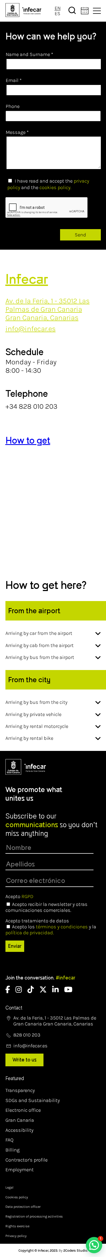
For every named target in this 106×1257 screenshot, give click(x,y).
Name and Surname (29, 54)
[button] (94, 1245)
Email (14, 80)
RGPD (27, 896)
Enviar (14, 946)
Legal (9, 1187)
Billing (12, 1150)
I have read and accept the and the (48, 184)
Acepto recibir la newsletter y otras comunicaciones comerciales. (46, 907)
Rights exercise (17, 1226)
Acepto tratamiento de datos (37, 921)
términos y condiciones (62, 927)
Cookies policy (16, 1197)
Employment (19, 1170)
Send (80, 235)
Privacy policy (16, 1236)
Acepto (19, 896)
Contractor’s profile (26, 1160)
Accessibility (19, 1130)
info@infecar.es (30, 329)
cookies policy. (55, 187)
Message (17, 132)
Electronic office (23, 1110)
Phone (13, 106)
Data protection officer (22, 1207)
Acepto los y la (50, 930)
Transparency (20, 1090)
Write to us (24, 1060)
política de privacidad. (29, 933)
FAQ (9, 1140)
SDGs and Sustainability (32, 1100)
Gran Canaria (19, 1120)
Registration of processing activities (34, 1216)
